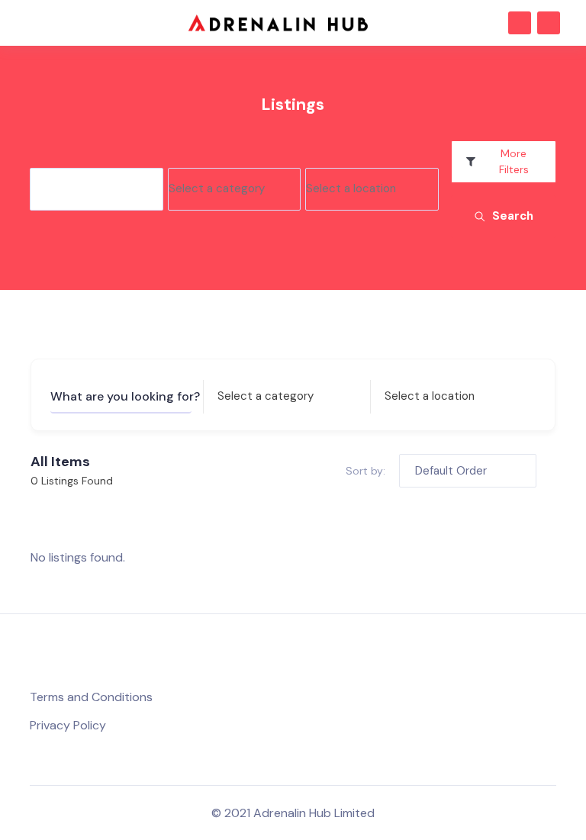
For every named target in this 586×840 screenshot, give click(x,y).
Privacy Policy (68, 725)
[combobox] (234, 189)
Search (512, 216)
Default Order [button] (451, 470)
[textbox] (217, 189)
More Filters (514, 161)
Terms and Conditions (91, 697)
